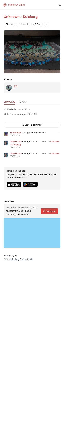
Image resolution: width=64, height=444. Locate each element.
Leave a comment (33, 124)
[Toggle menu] (59, 4)
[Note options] (58, 133)
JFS (15, 86)
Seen (24, 24)
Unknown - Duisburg (21, 17)
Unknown (55, 153)
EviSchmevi (15, 132)
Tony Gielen (16, 141)
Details (23, 101)
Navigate (51, 211)
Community (9, 101)
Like (11, 24)
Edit (38, 24)
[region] (32, 233)
